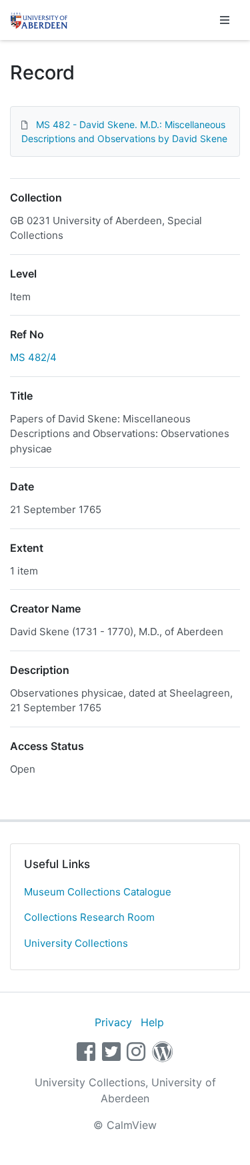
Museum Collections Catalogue (97, 891)
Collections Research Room (89, 917)
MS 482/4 (33, 357)
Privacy (113, 1022)
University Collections (76, 943)
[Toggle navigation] (224, 20)
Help (152, 1022)
